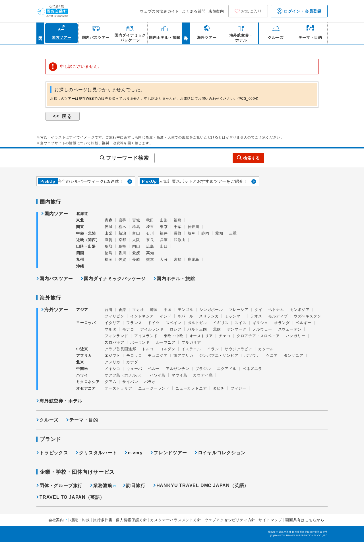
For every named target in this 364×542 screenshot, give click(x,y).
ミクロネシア (88, 382)
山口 (164, 246)
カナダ (132, 362)
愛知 (219, 233)
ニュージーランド (153, 388)
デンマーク (237, 329)
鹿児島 (193, 259)
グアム (110, 382)
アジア (82, 310)
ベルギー (303, 323)
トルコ (148, 349)
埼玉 (150, 227)
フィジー (238, 388)
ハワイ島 (158, 375)
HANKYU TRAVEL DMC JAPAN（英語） (202, 485)
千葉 (178, 227)
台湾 (109, 309)
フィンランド (116, 336)
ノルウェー (262, 329)
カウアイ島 (203, 375)
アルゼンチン (177, 368)
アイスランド (146, 336)
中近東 (82, 349)
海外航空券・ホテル (61, 400)
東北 (80, 220)
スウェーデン (290, 329)
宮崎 (178, 259)
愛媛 (136, 253)
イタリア (112, 323)
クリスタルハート (98, 452)
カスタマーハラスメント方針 (175, 520)
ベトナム (276, 309)
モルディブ (278, 316)
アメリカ (112, 362)
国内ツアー (56, 214)
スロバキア (114, 342)
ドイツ (154, 323)
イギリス (221, 323)
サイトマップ (270, 520)
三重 (233, 233)
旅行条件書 (103, 520)
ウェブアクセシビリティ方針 (229, 520)
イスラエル (191, 349)
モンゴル (185, 309)
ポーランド (140, 342)
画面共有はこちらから (304, 520)
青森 (109, 220)
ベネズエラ (252, 368)
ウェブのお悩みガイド (159, 11)
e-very (135, 452)
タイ (258, 309)
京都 (123, 240)
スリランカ (209, 316)
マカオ (138, 309)
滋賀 (109, 240)
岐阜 (192, 233)
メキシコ (112, 368)
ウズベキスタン (307, 316)
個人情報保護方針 (131, 520)
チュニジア (157, 355)
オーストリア (201, 336)
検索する (251, 158)
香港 (123, 309)
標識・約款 (80, 520)
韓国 (154, 309)
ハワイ (82, 375)
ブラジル (203, 368)
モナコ (128, 329)
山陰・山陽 (86, 246)
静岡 (205, 233)
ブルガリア (191, 342)
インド (165, 316)
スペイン (173, 323)
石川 (150, 233)
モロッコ (134, 355)
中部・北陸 (86, 233)
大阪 (136, 240)
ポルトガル (197, 323)
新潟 (123, 233)
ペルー (154, 368)
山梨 (109, 233)
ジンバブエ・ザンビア (218, 355)
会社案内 (56, 520)
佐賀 (123, 259)
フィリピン (114, 316)
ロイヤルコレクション (222, 452)
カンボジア (300, 309)
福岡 (109, 259)
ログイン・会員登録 (302, 11)
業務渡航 (102, 485)
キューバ (134, 368)
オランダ (282, 323)
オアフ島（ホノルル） (124, 375)
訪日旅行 (135, 485)
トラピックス (54, 452)
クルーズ (49, 419)
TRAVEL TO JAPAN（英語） (72, 497)
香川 (123, 253)
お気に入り (251, 11)
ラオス (256, 316)
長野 (178, 233)
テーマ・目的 (83, 419)
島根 (123, 246)
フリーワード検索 (127, 158)
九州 (80, 259)
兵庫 (164, 240)
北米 (80, 362)
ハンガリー (295, 336)
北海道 (82, 213)
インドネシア (142, 316)
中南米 (82, 368)
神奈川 (193, 227)
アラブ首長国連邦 (120, 349)
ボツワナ (252, 355)
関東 (80, 227)
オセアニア (86, 388)
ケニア (272, 355)
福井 (164, 233)
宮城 (136, 220)
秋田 (150, 220)
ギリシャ (260, 323)
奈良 (150, 240)
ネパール (185, 316)
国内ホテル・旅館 (176, 278)
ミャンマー (234, 316)
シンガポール (211, 309)
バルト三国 (197, 329)
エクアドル (227, 368)
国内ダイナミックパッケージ (115, 278)
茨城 (109, 227)
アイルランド (152, 329)
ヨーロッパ (86, 323)
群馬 (136, 227)
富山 (136, 233)
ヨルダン (167, 349)
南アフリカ (183, 355)
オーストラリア (118, 388)
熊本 (150, 259)
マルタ (110, 329)
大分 (164, 259)
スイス (240, 323)
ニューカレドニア (191, 388)
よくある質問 (194, 11)
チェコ (224, 336)
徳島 (109, 253)
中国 (168, 309)
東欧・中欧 (173, 336)
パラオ (150, 382)
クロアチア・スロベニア (258, 336)
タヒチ (218, 388)
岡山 (136, 246)
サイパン (130, 382)
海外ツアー (56, 310)
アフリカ (84, 355)
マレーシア (239, 309)
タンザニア (293, 355)
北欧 (217, 329)
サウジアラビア (238, 349)
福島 (178, 220)
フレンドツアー (170, 452)
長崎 (136, 259)
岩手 (123, 220)
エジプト (112, 355)
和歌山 (179, 240)
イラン (213, 349)
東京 (164, 227)
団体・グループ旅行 (61, 485)
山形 (164, 220)
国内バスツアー (56, 278)
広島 (150, 246)
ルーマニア (165, 342)
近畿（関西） (88, 240)
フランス (134, 323)
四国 (80, 253)
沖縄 (80, 266)
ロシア (175, 329)
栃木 (123, 227)
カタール (266, 349)
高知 (150, 253)
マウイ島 (179, 375)
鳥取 (109, 246)
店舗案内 (216, 11)
